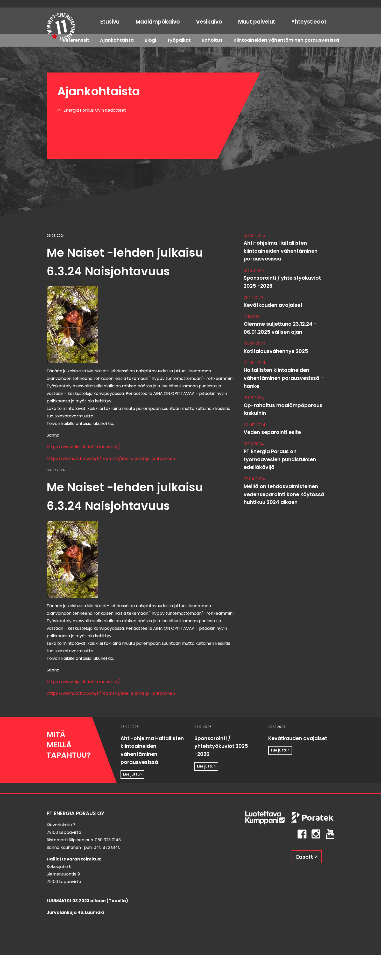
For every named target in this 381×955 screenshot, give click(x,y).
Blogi (150, 40)
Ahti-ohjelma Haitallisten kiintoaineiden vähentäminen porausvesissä (281, 251)
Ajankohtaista (117, 40)
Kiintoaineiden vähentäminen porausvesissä (286, 40)
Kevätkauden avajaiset (273, 305)
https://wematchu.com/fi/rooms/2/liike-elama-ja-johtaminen (111, 458)
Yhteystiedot (309, 21)
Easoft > (306, 856)
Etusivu (109, 21)
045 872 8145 (107, 847)
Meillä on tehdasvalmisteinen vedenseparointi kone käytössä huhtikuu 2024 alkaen (284, 494)
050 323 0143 (108, 840)
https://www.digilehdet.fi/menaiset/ (83, 447)
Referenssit (76, 40)
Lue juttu (131, 774)
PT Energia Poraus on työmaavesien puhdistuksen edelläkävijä (280, 459)
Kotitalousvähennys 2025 (276, 351)
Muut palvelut (256, 21)
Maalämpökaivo (158, 21)
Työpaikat (179, 40)
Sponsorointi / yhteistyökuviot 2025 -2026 (221, 746)
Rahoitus (212, 40)
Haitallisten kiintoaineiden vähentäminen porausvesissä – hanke (284, 378)
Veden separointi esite (272, 432)
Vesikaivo (209, 21)
